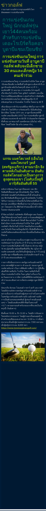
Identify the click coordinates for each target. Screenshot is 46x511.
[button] (41, 8)
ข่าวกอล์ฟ (11, 5)
